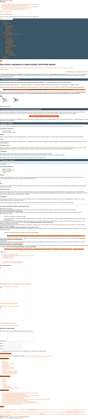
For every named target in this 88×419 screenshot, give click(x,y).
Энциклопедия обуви (6, 14)
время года (40, 409)
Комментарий (3, 341)
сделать (63, 67)
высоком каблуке (47, 409)
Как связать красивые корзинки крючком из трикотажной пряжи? (19, 255)
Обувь (4, 380)
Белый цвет (8, 50)
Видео (4, 361)
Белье (4, 382)
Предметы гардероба (10, 30)
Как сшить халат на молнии (8, 303)
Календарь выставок (7, 32)
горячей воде (58, 409)
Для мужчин (8, 48)
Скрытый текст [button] (3, 240)
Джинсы (5, 385)
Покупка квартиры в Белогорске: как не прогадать (15, 5)
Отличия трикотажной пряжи (10, 254)
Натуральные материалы (11, 46)
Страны (4, 383)
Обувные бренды (10, 25)
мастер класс (42, 67)
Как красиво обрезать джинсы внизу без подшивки (15, 283)
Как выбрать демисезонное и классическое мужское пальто (16, 7)
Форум (4, 58)
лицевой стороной (34, 67)
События (5, 24)
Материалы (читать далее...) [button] (6, 208)
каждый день (77, 409)
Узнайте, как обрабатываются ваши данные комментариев (39, 356)
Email (1, 346)
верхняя (17, 409)
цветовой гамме (3, 415)
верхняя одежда (24, 409)
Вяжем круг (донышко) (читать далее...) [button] (9, 223)
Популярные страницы (8, 367)
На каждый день (9, 27)
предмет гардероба (27, 413)
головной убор (53, 409)
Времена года (6, 57)
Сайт (1, 348)
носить (61, 411)
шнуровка (9, 415)
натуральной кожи (24, 411)
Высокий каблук (9, 42)
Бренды (4, 381)
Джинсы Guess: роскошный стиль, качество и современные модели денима (20, 4)
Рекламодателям (6, 366)
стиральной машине (63, 414)
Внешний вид (9, 37)
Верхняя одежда (9, 43)
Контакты (5, 369)
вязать (27, 67)
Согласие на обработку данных (10, 371)
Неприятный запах (12, 54)
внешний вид (33, 409)
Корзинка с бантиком (8, 257)
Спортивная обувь (10, 40)
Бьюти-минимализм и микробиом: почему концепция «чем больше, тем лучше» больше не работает (26, 399)
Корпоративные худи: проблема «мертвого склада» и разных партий (19, 401)
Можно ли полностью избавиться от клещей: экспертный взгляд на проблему (21, 402)
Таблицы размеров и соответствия (11, 387)
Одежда (4, 378)
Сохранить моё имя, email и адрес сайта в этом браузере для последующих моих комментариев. (24, 351)
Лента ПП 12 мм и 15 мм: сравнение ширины (13, 9)
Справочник (6, 365)
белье (10, 409)
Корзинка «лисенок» (8, 256)
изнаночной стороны (70, 409)
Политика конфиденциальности (10, 372)
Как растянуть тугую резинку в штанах (13, 262)
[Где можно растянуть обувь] (13, 320)
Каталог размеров (7, 22)
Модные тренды (9, 26)
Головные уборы (7, 386)
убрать (77, 414)
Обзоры (7, 29)
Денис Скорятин (14, 67)
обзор (65, 411)
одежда (69, 411)
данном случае (63, 409)
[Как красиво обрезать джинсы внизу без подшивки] (13, 281)
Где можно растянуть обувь (8, 323)
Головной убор (9, 38)
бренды (14, 409)
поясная (12, 413)
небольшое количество (45, 411)
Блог (4, 36)
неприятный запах (52, 411)
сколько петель (69, 67)
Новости (5, 21)
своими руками (49, 67)
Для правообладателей (8, 368)
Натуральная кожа (10, 41)
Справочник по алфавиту (9, 363)
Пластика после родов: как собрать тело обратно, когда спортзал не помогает (21, 6)
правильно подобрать (18, 413)
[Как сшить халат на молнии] (13, 300)
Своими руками (9, 51)
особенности (77, 412)
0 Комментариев (22, 67)
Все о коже (8, 31)
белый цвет (6, 409)
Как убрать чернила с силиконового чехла (13, 261)
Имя (1, 343)
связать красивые (57, 67)
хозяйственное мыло (84, 413)
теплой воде (72, 414)
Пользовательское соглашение (10, 373)
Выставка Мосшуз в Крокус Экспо (14, 33)
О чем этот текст (4, 69)
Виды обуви (8, 47)
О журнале (5, 362)
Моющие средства (10, 53)
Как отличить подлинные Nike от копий (12, 404)
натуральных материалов (35, 411)
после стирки (7, 413)
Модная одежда (12, 45)
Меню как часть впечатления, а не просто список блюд (16, 400)
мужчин (7, 411)
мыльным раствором (14, 411)
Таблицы (5, 56)
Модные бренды (9, 52)
